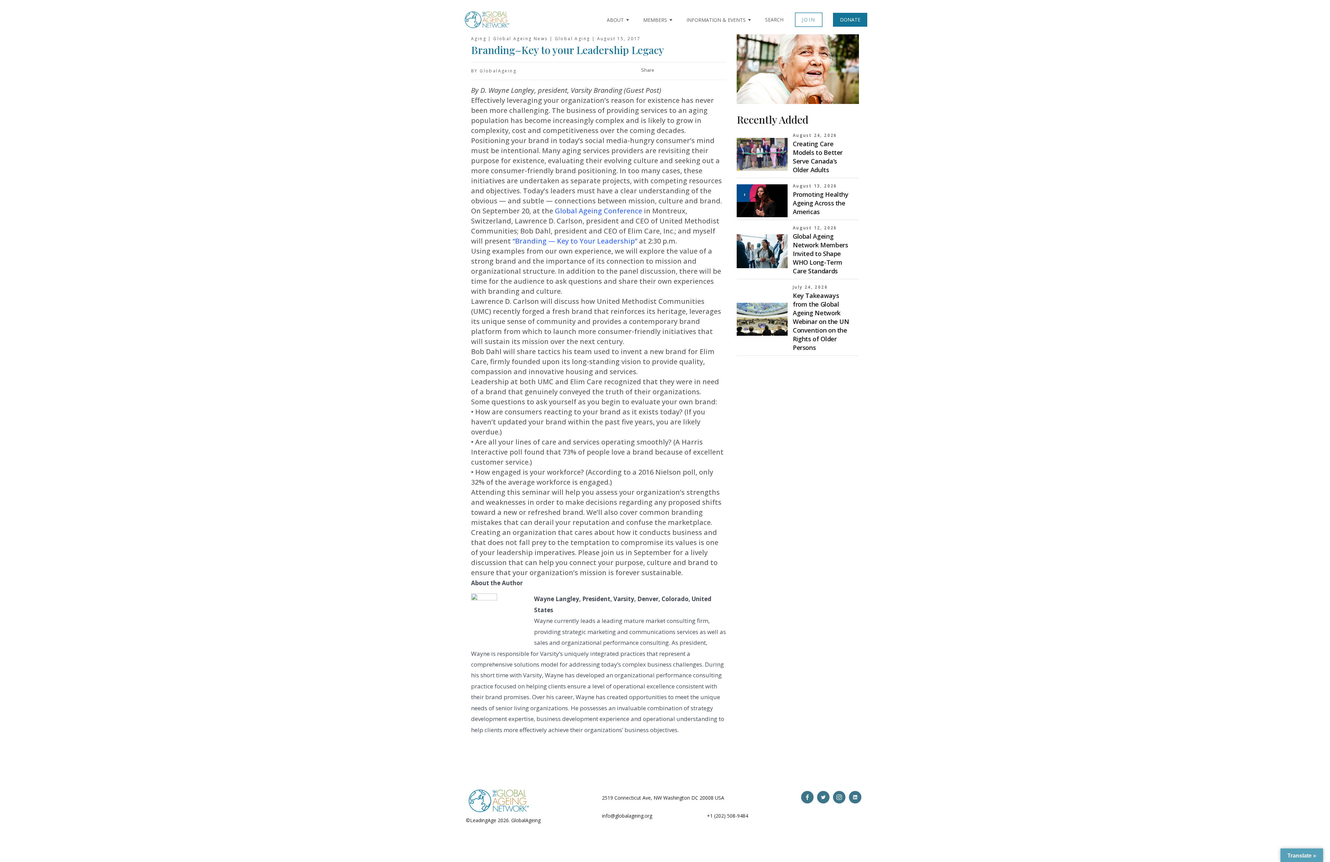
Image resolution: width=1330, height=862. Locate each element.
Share (647, 70)
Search (774, 19)
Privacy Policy (557, 820)
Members (655, 20)
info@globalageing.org (627, 815)
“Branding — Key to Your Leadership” (575, 241)
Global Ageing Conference (598, 211)
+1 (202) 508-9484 (727, 815)
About (615, 20)
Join (809, 19)
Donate (850, 19)
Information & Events (716, 20)
